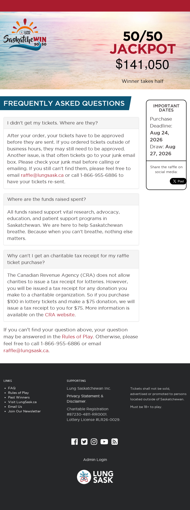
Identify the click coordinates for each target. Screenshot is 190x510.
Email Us (15, 406)
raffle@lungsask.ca (42, 175)
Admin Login (95, 459)
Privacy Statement (83, 396)
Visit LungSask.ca (22, 402)
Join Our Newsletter (24, 411)
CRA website (60, 314)
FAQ (12, 388)
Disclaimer (76, 401)
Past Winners (19, 397)
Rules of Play (77, 336)
